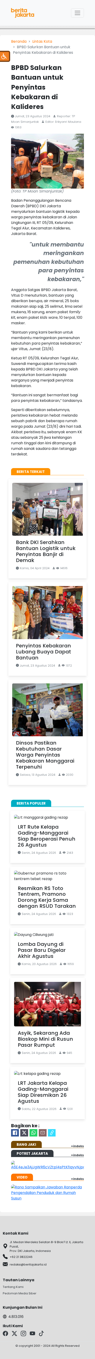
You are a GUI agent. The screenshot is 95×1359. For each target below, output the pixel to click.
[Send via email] (43, 1133)
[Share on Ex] (24, 1133)
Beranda (19, 41)
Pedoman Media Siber (19, 1293)
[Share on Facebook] (15, 1133)
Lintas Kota (42, 41)
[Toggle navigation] (77, 13)
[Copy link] (52, 1133)
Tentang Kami (13, 1287)
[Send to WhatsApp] (33, 1133)
